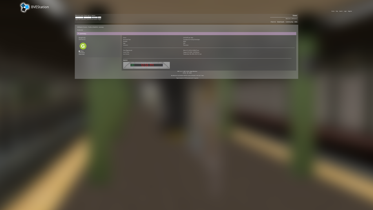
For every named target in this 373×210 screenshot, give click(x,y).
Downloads (280, 22)
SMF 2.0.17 (180, 71)
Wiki (296, 22)
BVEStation (40, 6)
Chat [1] (273, 22)
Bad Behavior (174, 75)
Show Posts (82, 52)
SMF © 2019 (186, 71)
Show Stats (82, 54)
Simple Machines (193, 71)
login (88, 15)
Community (289, 22)
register (93, 15)
